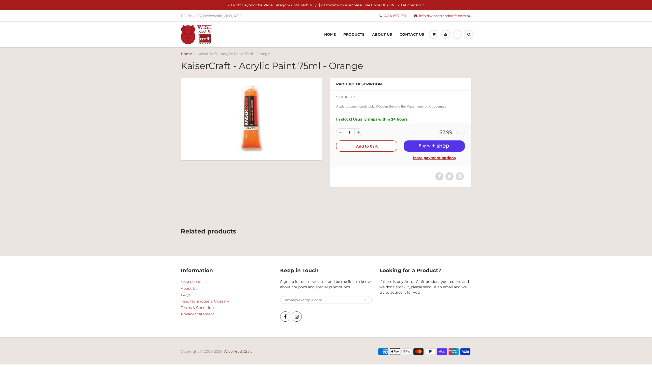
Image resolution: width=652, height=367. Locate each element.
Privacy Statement (197, 314)
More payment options (434, 157)
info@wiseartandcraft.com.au (445, 16)
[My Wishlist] (457, 34)
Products (353, 34)
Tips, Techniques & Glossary (205, 301)
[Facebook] (285, 316)
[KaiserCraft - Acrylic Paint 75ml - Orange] (251, 118)
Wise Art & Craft (238, 351)
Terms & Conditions (198, 307)
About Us (382, 34)
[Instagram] (297, 316)
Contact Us (412, 34)
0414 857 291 (395, 16)
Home (330, 34)
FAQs (186, 295)
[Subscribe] (365, 300)
